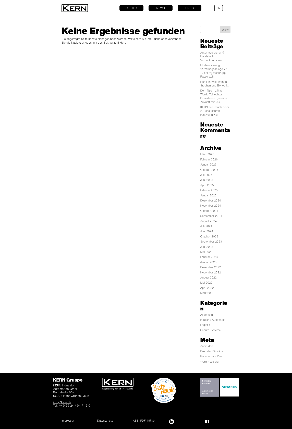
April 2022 (207, 288)
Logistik (205, 325)
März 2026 (207, 154)
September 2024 (211, 216)
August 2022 (208, 277)
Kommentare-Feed (212, 356)
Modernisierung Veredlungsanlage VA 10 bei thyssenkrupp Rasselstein (213, 71)
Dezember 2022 (210, 267)
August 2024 (208, 221)
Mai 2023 (206, 252)
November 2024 (210, 206)
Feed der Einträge (211, 351)
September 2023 (211, 241)
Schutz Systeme (210, 330)
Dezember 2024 (210, 200)
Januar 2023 (208, 262)
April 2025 (207, 185)
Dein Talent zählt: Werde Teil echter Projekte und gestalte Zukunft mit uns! (213, 96)
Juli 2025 (206, 175)
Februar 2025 (209, 190)
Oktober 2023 (209, 236)
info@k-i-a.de (62, 402)
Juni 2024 (206, 231)
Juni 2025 (206, 180)
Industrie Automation (213, 320)
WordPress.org (209, 362)
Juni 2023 (206, 247)
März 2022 (207, 293)
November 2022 (210, 272)
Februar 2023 (209, 257)
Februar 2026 (209, 159)
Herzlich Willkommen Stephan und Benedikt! (214, 83)
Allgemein (206, 315)
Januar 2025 (208, 195)
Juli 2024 (206, 226)
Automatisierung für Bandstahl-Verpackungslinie (212, 56)
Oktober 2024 (209, 211)
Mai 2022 (206, 283)
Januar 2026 (208, 164)
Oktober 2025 (209, 170)
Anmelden (206, 346)
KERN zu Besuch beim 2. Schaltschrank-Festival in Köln (214, 111)
